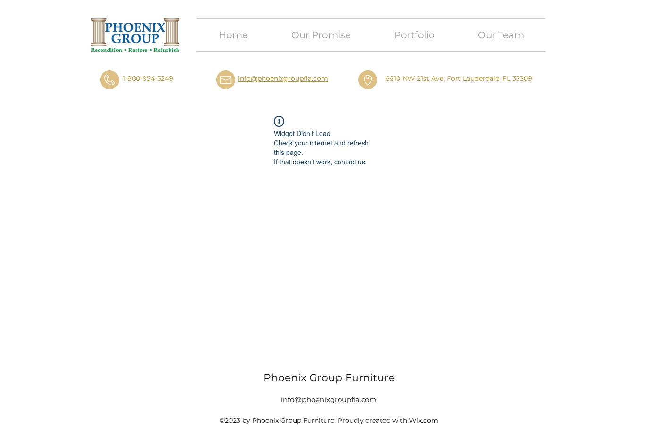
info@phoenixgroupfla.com (283, 78)
